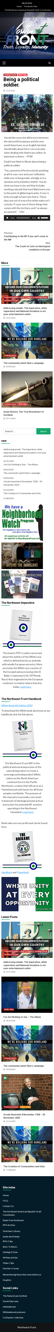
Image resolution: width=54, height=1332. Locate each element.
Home (19, 6)
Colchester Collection (13, 1317)
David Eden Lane (10, 1301)
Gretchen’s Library (11, 1231)
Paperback (23, 872)
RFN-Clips (23, 75)
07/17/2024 (10, 419)
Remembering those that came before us (22, 1274)
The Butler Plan (30, 6)
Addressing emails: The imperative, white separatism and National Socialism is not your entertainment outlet (25, 311)
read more (25, 686)
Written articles (10, 1159)
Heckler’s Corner (11, 1268)
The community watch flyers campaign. (23, 363)
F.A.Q (5, 1200)
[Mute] (38, 218)
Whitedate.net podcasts (14, 1312)
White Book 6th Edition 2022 (17, 705)
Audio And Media (11, 1236)
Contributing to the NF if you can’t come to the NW (26, 236)
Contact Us (8, 1206)
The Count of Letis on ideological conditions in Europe (32, 246)
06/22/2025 (10, 1021)
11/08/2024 (10, 1170)
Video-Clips (25, 1107)
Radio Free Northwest (13, 1220)
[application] (27, 218)
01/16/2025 (10, 1121)
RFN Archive (9, 1225)
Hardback (6, 872)
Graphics (7, 1280)
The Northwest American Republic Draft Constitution (27, 10)
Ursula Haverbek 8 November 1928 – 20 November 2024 (22, 483)
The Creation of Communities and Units (22, 493)
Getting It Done (10, 75)
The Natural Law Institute (15, 1295)
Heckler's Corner (11, 301)
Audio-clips (8, 1009)
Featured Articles (11, 297)
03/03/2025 (10, 367)
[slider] (45, 217)
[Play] (7, 218)
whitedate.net (9, 1306)
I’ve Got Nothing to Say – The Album (20, 464)
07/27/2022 (10, 91)
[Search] (49, 63)
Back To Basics (27, 297)
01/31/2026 (10, 318)
